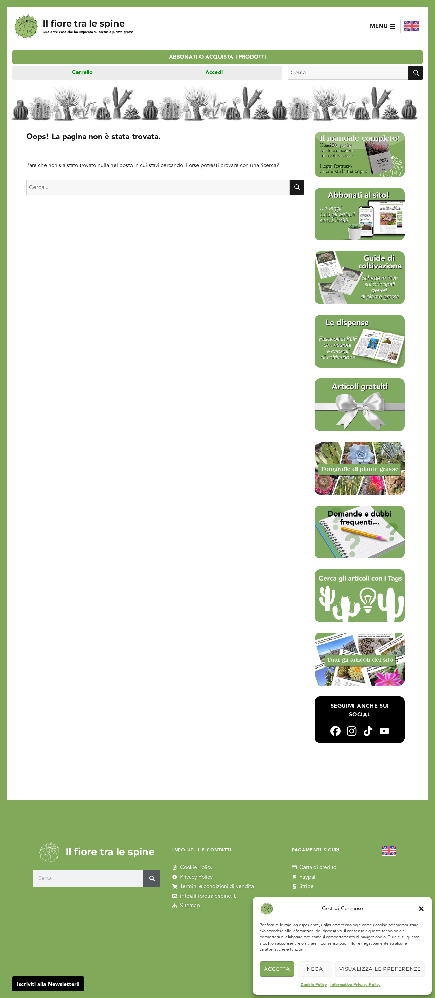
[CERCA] (415, 73)
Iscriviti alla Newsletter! (48, 984)
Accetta (277, 969)
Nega (315, 969)
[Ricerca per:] (348, 73)
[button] (421, 908)
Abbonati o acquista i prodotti (217, 57)
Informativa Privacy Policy (355, 985)
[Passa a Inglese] (411, 26)
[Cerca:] (158, 187)
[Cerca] (151, 878)
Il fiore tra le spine (84, 23)
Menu (380, 26)
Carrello (82, 72)
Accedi (214, 72)
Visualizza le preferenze (380, 969)
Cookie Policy (314, 985)
